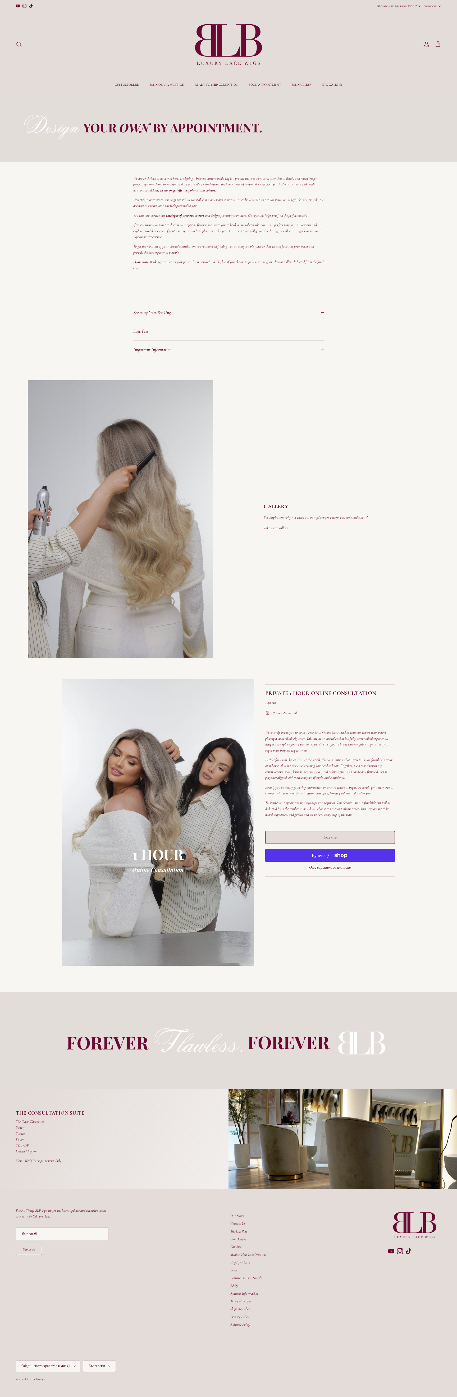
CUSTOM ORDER (127, 84)
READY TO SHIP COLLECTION (216, 84)
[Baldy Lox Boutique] (228, 44)
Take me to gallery (276, 528)
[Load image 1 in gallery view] (158, 822)
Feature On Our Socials (246, 1278)
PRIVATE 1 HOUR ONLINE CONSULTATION (320, 693)
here (243, 215)
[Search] (19, 44)
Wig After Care (240, 1262)
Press (233, 1270)
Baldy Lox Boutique (34, 1379)
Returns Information (244, 1293)
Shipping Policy (240, 1309)
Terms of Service (241, 1301)
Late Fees (141, 331)
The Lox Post (238, 1231)
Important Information (152, 349)
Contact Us (237, 1223)
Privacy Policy (239, 1316)
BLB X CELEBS (301, 84)
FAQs (234, 1285)
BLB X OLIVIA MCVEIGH (166, 84)
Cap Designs (238, 1239)
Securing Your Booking (152, 312)
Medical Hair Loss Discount (248, 1254)
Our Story (237, 1215)
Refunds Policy (240, 1324)
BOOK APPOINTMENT (265, 84)
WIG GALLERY (332, 84)
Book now (330, 837)
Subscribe (29, 1249)
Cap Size (235, 1246)
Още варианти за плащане (330, 867)
